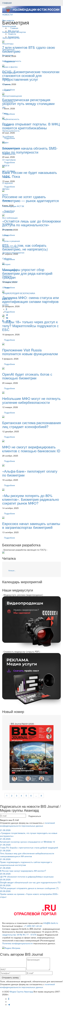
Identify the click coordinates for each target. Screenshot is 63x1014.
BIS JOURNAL (9, 171)
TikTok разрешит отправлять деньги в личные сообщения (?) (29, 887)
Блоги (5, 194)
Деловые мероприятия (13, 252)
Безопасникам (9, 26)
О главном (7, 223)
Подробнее (9, 339)
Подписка (7, 275)
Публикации (8, 211)
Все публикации (10, 217)
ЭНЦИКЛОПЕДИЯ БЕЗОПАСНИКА (18, 293)
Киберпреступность (11, 61)
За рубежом (8, 136)
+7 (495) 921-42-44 (33, 925)
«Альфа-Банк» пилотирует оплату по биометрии (29, 473)
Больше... (12, 570)
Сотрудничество (10, 281)
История (6, 264)
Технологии (7, 101)
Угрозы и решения (11, 240)
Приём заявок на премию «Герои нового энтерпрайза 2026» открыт (29, 894)
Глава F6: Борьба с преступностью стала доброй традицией (29, 846)
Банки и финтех (10, 66)
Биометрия (7, 55)
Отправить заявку (10, 977)
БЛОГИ (5, 165)
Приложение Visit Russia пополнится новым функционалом (30, 351)
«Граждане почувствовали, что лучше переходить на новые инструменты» (28, 833)
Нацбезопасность (10, 119)
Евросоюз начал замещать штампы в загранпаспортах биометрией (31, 525)
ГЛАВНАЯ (7, 2)
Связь (5, 113)
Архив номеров (9, 270)
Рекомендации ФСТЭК (13, 206)
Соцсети (6, 90)
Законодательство (11, 37)
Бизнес (5, 78)
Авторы (5, 188)
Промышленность (10, 130)
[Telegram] (7, 320)
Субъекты (7, 258)
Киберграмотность (11, 148)
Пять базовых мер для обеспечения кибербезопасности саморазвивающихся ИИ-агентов (27, 853)
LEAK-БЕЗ (7, 299)
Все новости (8, 20)
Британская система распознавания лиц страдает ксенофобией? (31, 424)
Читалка (6, 200)
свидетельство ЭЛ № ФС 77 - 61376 (19, 934)
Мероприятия (9, 153)
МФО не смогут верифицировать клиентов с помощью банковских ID (31, 448)
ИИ (3, 107)
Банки (5, 235)
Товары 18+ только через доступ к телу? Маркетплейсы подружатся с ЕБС (30, 325)
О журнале (7, 182)
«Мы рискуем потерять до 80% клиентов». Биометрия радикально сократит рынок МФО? (30, 499)
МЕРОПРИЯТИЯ (10, 8)
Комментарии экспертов (14, 31)
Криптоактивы (9, 72)
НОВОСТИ (7, 14)
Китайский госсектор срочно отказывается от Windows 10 (27, 840)
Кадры (5, 142)
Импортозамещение (12, 95)
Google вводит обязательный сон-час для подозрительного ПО (30, 881)
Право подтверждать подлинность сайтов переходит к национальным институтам (26, 862)
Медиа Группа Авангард (21, 991)
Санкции (6, 124)
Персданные (8, 49)
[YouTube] (4, 320)
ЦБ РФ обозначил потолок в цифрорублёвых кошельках (27, 875)
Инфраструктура (10, 246)
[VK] (9, 320)
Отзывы (6, 287)
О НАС (5, 304)
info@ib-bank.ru (50, 923)
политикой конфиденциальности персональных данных (27, 824)
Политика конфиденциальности (17, 943)
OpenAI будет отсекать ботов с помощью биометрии (27, 376)
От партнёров (9, 159)
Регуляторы (7, 43)
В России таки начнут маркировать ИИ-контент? (23, 869)
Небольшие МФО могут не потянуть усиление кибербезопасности (31, 400)
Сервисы (6, 84)
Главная (6, 177)
